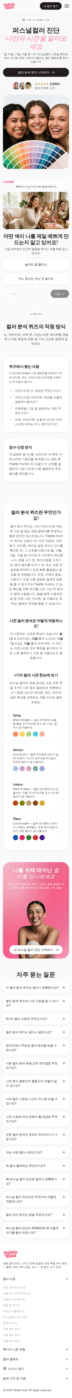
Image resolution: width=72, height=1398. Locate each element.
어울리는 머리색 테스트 (16, 1293)
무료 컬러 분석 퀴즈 (14, 1287)
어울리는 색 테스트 (14, 1299)
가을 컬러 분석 (11, 1334)
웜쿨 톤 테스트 (11, 1305)
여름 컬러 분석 (11, 1328)
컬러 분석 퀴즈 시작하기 (34, 72)
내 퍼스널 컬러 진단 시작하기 (33, 950)
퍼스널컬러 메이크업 (15, 1317)
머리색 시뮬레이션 (13, 1311)
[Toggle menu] (67, 6)
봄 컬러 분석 (10, 1323)
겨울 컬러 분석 (11, 1340)
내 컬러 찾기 (51, 6)
